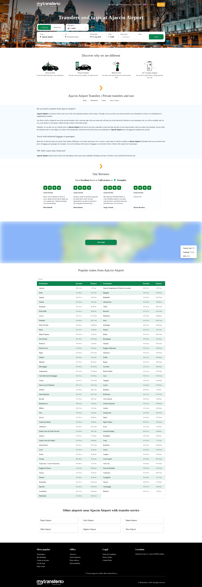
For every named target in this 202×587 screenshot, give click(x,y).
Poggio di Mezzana (109, 348)
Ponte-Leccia (43, 348)
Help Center (137, 4)
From (41, 34)
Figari (105, 417)
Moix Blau (103, 573)
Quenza (41, 436)
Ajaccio (41, 288)
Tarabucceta (107, 413)
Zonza (41, 454)
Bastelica (106, 390)
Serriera (41, 390)
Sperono (42, 487)
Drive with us (74, 560)
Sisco (105, 320)
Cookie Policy (107, 560)
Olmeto (41, 357)
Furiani (105, 330)
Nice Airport (131, 529)
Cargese (105, 454)
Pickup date (93, 34)
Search (156, 37)
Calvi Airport (107, 459)
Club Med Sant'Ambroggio (48, 376)
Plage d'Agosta (44, 334)
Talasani (106, 343)
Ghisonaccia (107, 302)
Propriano (42, 307)
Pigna (41, 353)
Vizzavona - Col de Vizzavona (49, 463)
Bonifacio (106, 445)
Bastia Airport (107, 371)
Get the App (41, 563)
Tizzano (41, 477)
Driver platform (75, 563)
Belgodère (106, 297)
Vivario (41, 459)
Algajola (106, 380)
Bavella (41, 399)
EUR (152, 4)
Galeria (105, 408)
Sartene (41, 302)
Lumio (41, 380)
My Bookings (113, 4)
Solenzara (106, 353)
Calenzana (106, 473)
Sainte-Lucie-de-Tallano (47, 440)
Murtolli (41, 362)
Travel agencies (125, 4)
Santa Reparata (44, 394)
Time (109, 34)
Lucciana (106, 367)
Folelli (105, 357)
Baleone (106, 491)
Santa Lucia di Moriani (46, 385)
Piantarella (42, 482)
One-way (45, 27)
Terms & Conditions (109, 554)
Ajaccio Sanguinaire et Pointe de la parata (117, 288)
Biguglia (106, 293)
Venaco (41, 473)
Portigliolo (106, 436)
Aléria (105, 307)
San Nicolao (43, 339)
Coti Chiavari (107, 399)
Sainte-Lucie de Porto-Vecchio (49, 431)
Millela (41, 408)
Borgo (105, 362)
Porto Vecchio (43, 325)
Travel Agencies (75, 557)
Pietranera (106, 316)
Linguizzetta (43, 371)
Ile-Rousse (106, 394)
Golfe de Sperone (109, 403)
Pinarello (42, 320)
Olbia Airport (45, 529)
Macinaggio (43, 367)
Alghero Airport (89, 529)
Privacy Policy (107, 557)
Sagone (41, 297)
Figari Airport (107, 422)
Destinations (41, 554)
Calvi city (106, 463)
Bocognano (107, 339)
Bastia (105, 334)
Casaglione (106, 477)
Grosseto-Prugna (108, 431)
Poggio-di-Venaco (45, 468)
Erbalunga (106, 325)
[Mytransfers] (49, 5)
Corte (105, 440)
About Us (73, 554)
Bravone (106, 311)
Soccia (41, 417)
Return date (123, 34)
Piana (41, 330)
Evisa (105, 427)
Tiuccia (105, 482)
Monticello (42, 496)
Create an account (43, 560)
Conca (105, 450)
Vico (40, 413)
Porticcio (42, 343)
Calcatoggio (107, 487)
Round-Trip (57, 27)
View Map (101, 242)
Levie (41, 450)
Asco (105, 376)
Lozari (105, 385)
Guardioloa (43, 491)
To (66, 34)
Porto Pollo (43, 311)
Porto (41, 293)
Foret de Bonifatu (109, 468)
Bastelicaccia (43, 403)
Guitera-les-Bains (45, 422)
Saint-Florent (43, 445)
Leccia (41, 316)
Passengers (71, 25)
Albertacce (42, 427)
